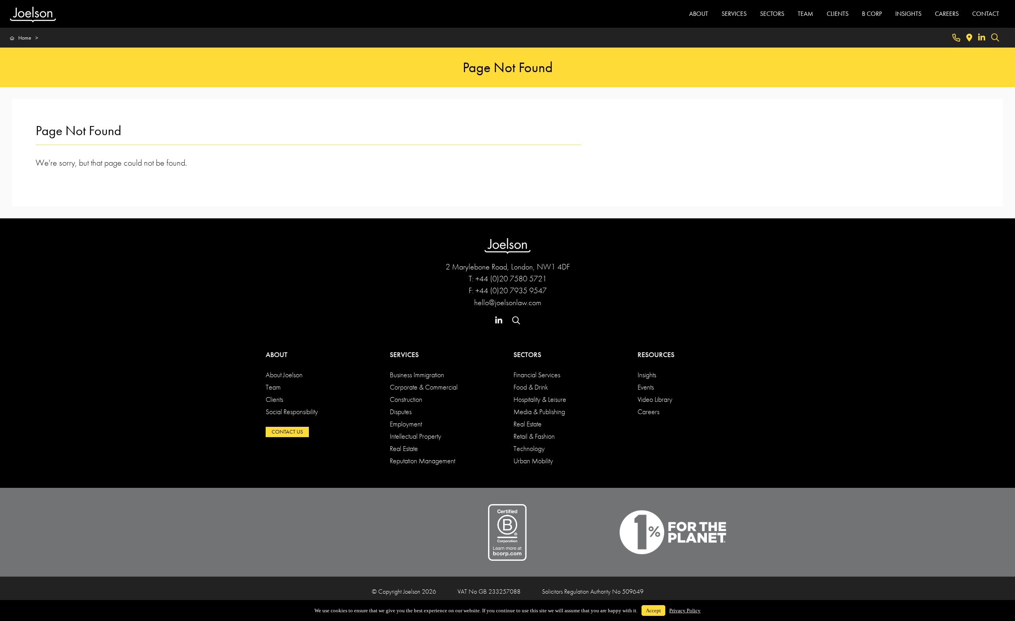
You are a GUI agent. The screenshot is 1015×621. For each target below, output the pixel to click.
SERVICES (734, 14)
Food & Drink (530, 387)
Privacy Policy (685, 610)
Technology (529, 448)
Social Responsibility (292, 411)
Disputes (401, 411)
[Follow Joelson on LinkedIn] (981, 38)
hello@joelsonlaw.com (507, 302)
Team (273, 387)
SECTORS (772, 14)
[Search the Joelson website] (995, 38)
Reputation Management (422, 460)
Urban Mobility (533, 460)
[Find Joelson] (969, 38)
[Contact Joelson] (956, 38)
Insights (647, 374)
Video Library (655, 399)
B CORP (872, 14)
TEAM (805, 14)
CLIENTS (837, 14)
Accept (653, 610)
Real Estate (404, 448)
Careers (648, 411)
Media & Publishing (539, 411)
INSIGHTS (908, 14)
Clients (274, 399)
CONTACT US (287, 431)
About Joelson (284, 374)
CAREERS (947, 14)
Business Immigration (417, 374)
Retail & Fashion (534, 436)
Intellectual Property (415, 436)
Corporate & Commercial (424, 387)
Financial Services (536, 374)
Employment (406, 423)
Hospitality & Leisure (539, 399)
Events (646, 387)
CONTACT (985, 14)
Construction (406, 399)
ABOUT (698, 14)
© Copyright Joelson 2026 (404, 591)
